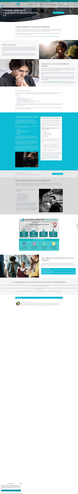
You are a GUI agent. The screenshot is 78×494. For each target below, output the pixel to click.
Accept (11, 490)
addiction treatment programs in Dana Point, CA (51, 36)
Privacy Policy (10, 492)
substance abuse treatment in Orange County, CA (56, 81)
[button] (20, 483)
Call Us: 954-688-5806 (59, 12)
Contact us (28, 291)
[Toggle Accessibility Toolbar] (2, 6)
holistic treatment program (30, 207)
